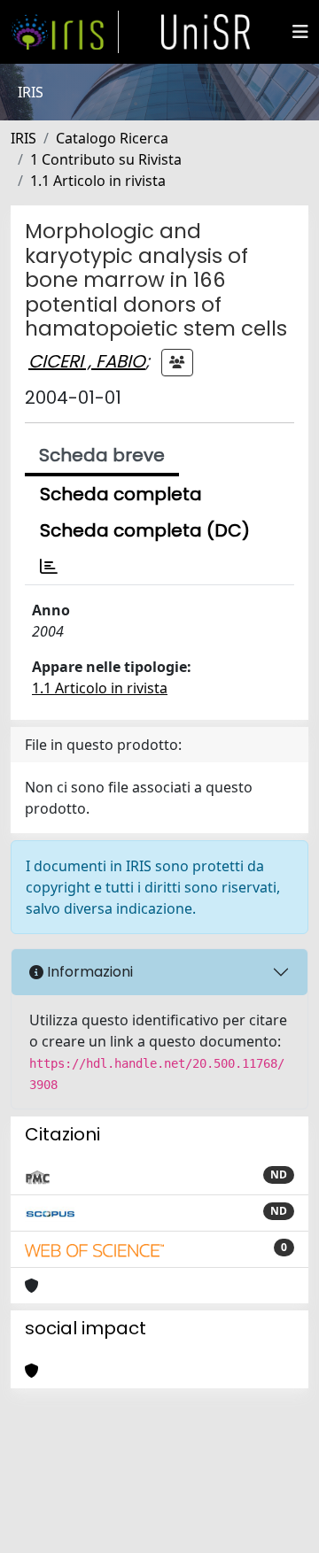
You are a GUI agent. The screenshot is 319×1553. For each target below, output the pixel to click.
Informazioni (88, 972)
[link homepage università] (205, 32)
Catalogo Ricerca (112, 138)
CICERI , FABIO (86, 361)
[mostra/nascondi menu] (300, 32)
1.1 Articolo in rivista (98, 180)
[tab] (49, 566)
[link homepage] (65, 32)
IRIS (23, 138)
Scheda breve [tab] (102, 455)
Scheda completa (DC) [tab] (145, 530)
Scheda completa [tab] (121, 494)
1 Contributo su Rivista (106, 159)
